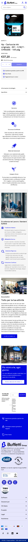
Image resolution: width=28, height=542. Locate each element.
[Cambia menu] (2, 3)
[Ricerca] (24, 7)
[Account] (23, 3)
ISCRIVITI (22, 395)
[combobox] (14, 7)
